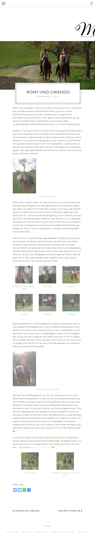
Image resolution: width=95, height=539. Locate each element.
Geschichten (48, 501)
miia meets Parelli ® (69, 511)
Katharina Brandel (43, 96)
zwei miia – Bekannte (41, 447)
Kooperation (40, 532)
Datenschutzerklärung (62, 532)
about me (25, 532)
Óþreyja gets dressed (27, 511)
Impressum (83, 532)
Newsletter (12, 532)
